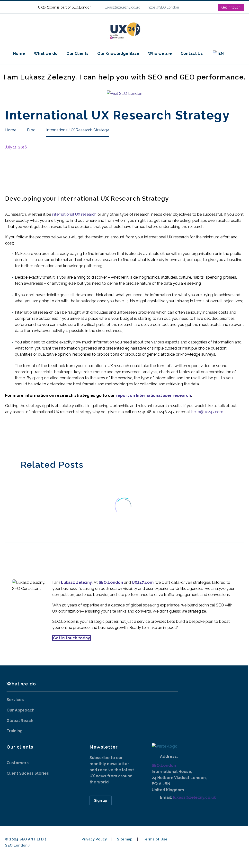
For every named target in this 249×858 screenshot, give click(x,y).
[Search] (233, 53)
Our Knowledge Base (118, 53)
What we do (46, 53)
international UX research (74, 214)
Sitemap (125, 839)
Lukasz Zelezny (76, 582)
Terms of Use (155, 839)
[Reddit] (45, 436)
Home (19, 53)
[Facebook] (8, 436)
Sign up (100, 800)
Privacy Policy (94, 839)
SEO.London (164, 765)
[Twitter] (16, 436)
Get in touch (230, 7)
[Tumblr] (30, 436)
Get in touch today (71, 638)
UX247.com (143, 582)
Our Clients (77, 53)
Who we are (160, 53)
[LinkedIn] (198, 7)
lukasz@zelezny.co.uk (122, 7)
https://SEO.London (163, 7)
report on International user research (153, 395)
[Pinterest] (23, 436)
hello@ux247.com (207, 412)
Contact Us (192, 53)
